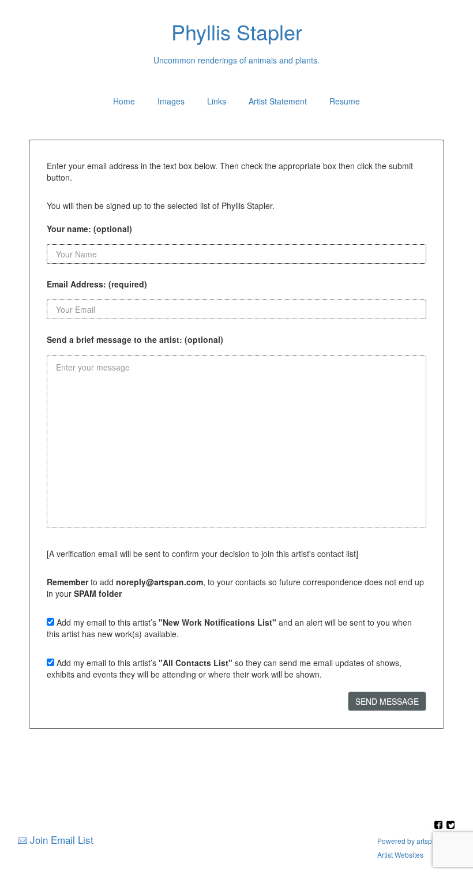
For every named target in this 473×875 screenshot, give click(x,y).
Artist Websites (400, 854)
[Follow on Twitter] (450, 825)
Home (124, 101)
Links (216, 101)
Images (171, 101)
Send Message (387, 701)
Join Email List (61, 839)
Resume (344, 101)
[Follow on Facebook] (440, 825)
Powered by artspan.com (416, 841)
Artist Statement (278, 101)
